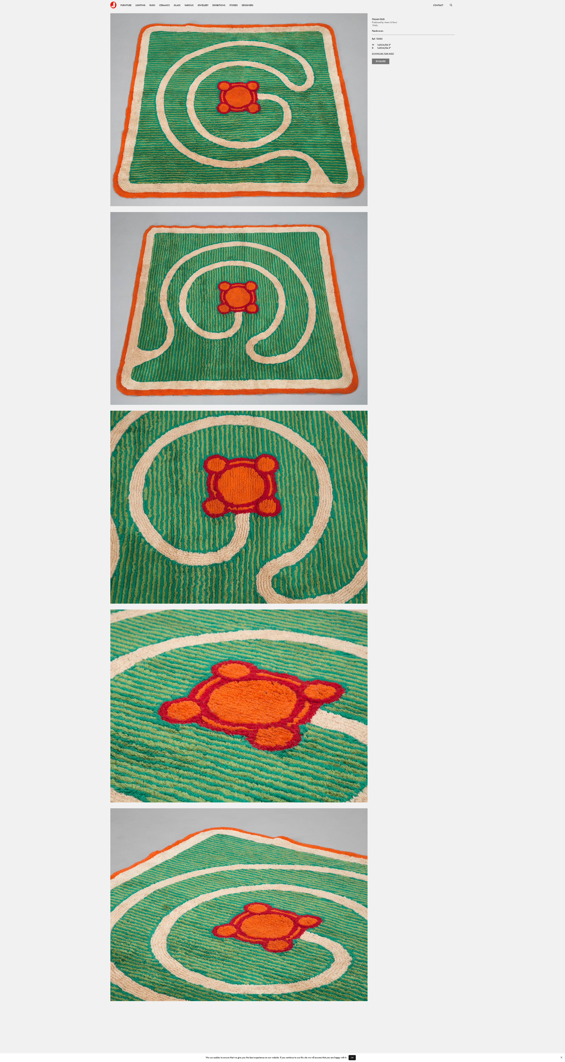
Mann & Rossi (390, 22)
